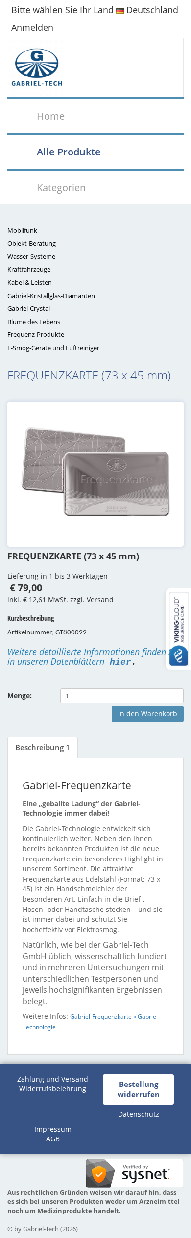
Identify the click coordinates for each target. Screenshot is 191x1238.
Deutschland (151, 10)
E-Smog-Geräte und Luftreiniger (53, 347)
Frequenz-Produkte (35, 334)
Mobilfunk (22, 230)
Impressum (53, 1129)
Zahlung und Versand (52, 1079)
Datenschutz (138, 1114)
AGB (53, 1138)
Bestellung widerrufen (139, 1089)
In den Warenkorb (147, 713)
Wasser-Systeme (31, 256)
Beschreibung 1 (42, 747)
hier (120, 662)
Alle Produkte (69, 151)
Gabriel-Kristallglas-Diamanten (51, 295)
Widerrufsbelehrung (52, 1088)
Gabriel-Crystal (28, 308)
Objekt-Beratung (31, 243)
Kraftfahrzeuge (28, 269)
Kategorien (61, 187)
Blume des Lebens (33, 321)
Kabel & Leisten (29, 282)
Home (51, 116)
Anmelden (32, 27)
